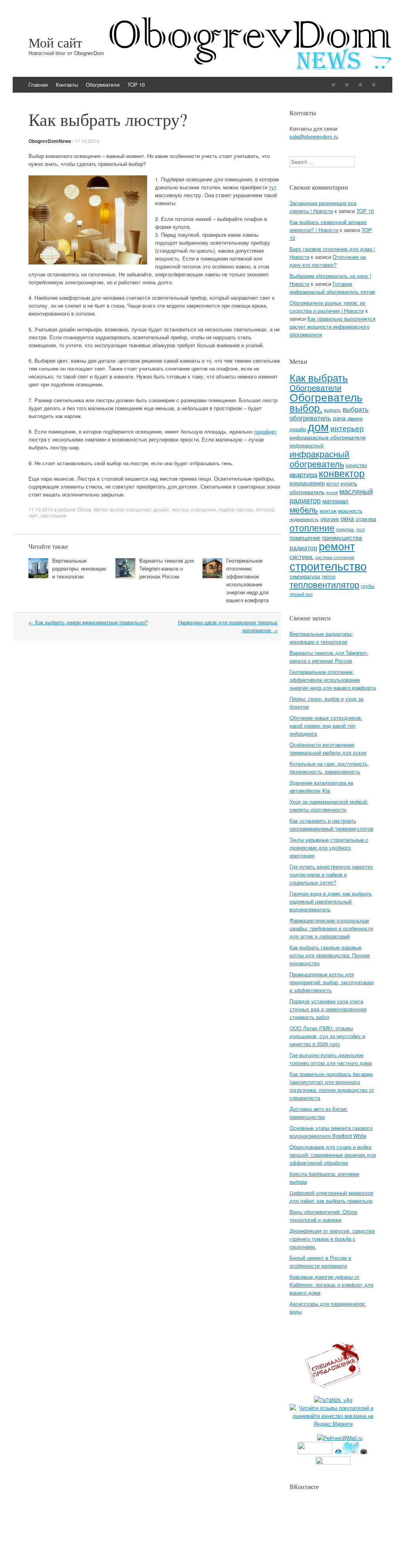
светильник (53, 515)
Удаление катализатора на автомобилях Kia (321, 786)
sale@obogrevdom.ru (314, 136)
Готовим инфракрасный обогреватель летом (332, 287)
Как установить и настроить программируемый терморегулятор (331, 824)
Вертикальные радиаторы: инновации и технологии (79, 568)
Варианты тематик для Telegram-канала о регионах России (166, 568)
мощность (350, 510)
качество (356, 465)
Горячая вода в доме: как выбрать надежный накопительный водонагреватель (331, 901)
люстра (180, 509)
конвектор (342, 473)
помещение (305, 537)
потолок (265, 509)
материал (335, 500)
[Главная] (333, 84)
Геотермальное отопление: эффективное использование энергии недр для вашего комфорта (247, 580)
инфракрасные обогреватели (328, 437)
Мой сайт (55, 42)
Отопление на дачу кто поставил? (328, 260)
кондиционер (307, 483)
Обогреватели (102, 84)
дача (339, 418)
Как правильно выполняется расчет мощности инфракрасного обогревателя (332, 326)
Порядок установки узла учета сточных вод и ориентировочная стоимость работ (328, 1009)
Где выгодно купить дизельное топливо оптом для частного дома (331, 1059)
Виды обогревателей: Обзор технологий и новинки (323, 1215)
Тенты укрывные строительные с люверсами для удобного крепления (329, 847)
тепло (328, 576)
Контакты (67, 84)
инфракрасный (307, 445)
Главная (38, 84)
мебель (304, 509)
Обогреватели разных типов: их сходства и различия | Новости (327, 306)
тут (272, 187)
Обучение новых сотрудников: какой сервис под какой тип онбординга (326, 725)
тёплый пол (301, 594)
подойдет (265, 431)
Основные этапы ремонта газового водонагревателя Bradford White (331, 1131)
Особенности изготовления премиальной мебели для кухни (328, 748)
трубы (368, 585)
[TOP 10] (373, 84)
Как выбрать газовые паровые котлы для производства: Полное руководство (330, 955)
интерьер (347, 427)
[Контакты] (347, 84)
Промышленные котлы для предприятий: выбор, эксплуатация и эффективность (332, 982)
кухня (332, 492)
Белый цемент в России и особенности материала (320, 1261)
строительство (328, 565)
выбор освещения (130, 509)
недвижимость (304, 519)
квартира (303, 474)
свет (33, 515)
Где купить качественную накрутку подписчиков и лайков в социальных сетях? (331, 874)
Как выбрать (319, 377)
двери (355, 418)
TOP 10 (136, 84)
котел (332, 483)
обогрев (329, 519)
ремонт (337, 546)
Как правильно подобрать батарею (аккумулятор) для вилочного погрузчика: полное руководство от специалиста (332, 1085)
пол (360, 529)
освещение (203, 509)
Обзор (84, 509)
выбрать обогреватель (329, 413)
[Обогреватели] (360, 84)
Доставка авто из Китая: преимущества (319, 1112)
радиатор (303, 547)
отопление (312, 527)
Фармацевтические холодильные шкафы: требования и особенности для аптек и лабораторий (331, 928)
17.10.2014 (87, 140)
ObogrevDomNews (49, 141)
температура (305, 576)
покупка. (345, 529)
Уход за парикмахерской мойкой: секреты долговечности (329, 805)
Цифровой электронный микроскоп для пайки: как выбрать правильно (331, 1196)
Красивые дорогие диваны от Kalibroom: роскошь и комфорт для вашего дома (331, 1284)
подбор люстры (236, 509)
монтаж (328, 510)
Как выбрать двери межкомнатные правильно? (88, 622)
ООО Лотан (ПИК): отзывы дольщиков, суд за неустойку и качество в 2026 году (327, 1036)
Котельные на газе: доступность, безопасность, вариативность (329, 767)
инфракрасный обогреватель (319, 458)
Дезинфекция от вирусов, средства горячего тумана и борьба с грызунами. (332, 1238)
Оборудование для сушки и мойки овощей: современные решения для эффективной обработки (333, 1154)
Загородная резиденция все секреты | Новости (323, 207)
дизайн (161, 509)
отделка (366, 519)
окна (347, 518)
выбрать (332, 410)
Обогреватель (326, 396)
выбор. (306, 407)
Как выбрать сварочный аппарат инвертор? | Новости (328, 226)
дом (318, 426)
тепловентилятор (324, 584)
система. (302, 556)
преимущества (342, 537)
